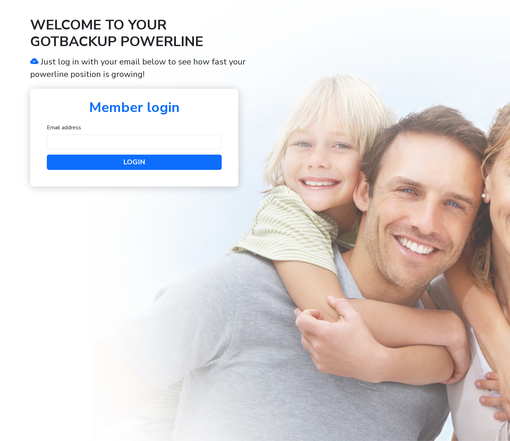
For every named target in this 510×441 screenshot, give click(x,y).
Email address (64, 127)
